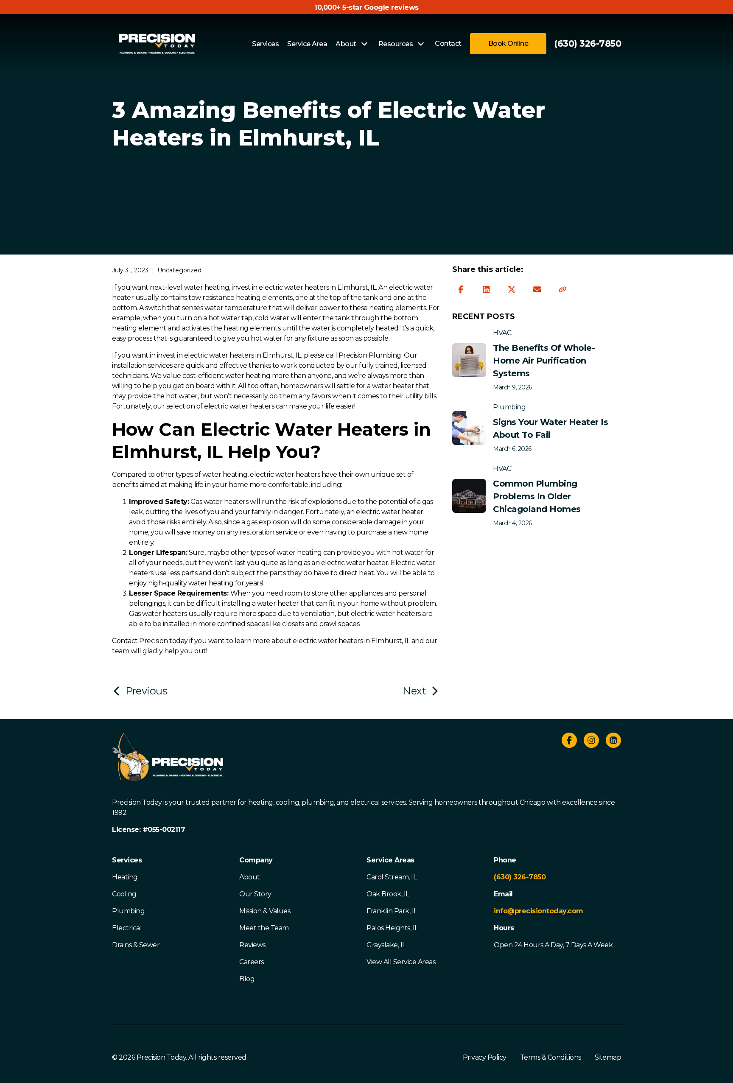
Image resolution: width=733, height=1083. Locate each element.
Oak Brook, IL (387, 894)
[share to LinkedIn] (486, 289)
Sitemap (608, 1057)
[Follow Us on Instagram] (591, 742)
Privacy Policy (484, 1057)
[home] (157, 43)
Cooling (124, 894)
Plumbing (128, 911)
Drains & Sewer (135, 945)
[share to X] (511, 289)
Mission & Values (264, 911)
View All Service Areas (400, 962)
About (249, 877)
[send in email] (537, 289)
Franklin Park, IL (391, 911)
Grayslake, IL (386, 945)
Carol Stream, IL (391, 877)
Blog (247, 979)
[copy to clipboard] (562, 289)
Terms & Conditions (550, 1057)
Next (414, 691)
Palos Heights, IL (392, 928)
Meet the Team (264, 928)
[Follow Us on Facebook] (569, 742)
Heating (125, 877)
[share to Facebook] (460, 289)
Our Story (255, 894)
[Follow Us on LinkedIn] (613, 742)
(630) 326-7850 (587, 43)
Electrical (127, 928)
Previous (146, 691)
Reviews (252, 945)
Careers (251, 962)
